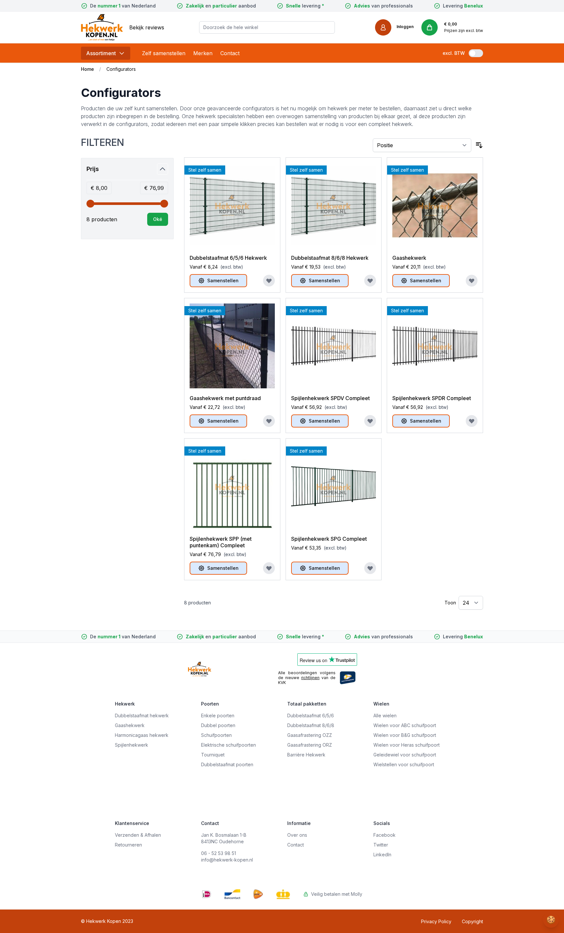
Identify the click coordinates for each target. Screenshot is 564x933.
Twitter (380, 844)
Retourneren (128, 844)
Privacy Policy (436, 921)
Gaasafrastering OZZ (309, 735)
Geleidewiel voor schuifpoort (404, 754)
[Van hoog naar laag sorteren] (479, 145)
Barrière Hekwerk (306, 754)
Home (87, 69)
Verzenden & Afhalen (138, 835)
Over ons (297, 835)
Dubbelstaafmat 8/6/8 (310, 725)
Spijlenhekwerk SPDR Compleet (431, 398)
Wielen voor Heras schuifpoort (406, 745)
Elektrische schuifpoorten (228, 745)
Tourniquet (213, 754)
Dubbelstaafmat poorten (227, 764)
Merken (202, 53)
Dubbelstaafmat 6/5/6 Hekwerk (228, 258)
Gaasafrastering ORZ (309, 745)
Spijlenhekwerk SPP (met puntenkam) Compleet (221, 542)
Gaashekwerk (409, 258)
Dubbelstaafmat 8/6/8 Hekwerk (329, 258)
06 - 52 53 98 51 (218, 853)
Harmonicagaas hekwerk (141, 735)
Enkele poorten (217, 715)
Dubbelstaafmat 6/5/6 (310, 715)
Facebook (384, 835)
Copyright (472, 921)
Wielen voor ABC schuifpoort (404, 725)
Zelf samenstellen (163, 53)
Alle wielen (385, 715)
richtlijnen (310, 677)
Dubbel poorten (218, 725)
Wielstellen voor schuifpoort (403, 764)
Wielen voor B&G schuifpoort (404, 735)
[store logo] (102, 27)
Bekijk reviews (146, 27)
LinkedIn (382, 854)
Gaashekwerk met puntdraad (225, 398)
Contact (230, 53)
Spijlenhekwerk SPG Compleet (329, 539)
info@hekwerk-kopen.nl (227, 860)
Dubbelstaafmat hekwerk (142, 715)
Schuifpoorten (216, 735)
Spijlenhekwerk (131, 745)
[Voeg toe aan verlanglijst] (269, 281)
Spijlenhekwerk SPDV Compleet (330, 398)
